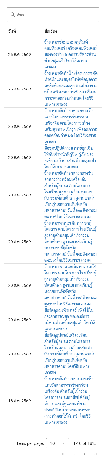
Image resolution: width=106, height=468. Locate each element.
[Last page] (95, 453)
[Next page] (84, 453)
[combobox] (57, 443)
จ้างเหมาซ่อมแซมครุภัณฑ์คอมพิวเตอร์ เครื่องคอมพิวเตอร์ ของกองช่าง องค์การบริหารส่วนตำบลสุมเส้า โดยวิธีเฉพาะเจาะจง (70, 54)
